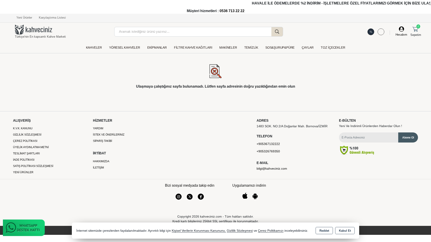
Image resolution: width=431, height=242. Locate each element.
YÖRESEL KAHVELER (124, 47)
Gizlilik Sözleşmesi (27, 134)
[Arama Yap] (277, 32)
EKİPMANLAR (157, 47)
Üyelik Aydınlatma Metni (31, 147)
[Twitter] (189, 197)
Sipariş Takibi (102, 141)
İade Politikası (23, 159)
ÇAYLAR (308, 47)
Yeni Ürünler (23, 172)
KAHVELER (94, 47)
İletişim (98, 167)
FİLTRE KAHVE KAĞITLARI (193, 47)
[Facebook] (200, 197)
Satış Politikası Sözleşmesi (33, 166)
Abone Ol (408, 137)
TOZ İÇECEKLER (333, 47)
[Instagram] (178, 197)
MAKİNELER (228, 47)
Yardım (98, 128)
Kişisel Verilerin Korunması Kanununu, (199, 230)
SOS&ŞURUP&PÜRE (280, 47)
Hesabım (401, 34)
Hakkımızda (101, 161)
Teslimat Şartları (26, 153)
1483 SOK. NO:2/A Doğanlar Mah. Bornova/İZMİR (292, 126)
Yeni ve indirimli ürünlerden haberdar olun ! (370, 126)
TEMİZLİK (251, 47)
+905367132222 (268, 144)
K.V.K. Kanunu (23, 128)
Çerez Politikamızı (271, 230)
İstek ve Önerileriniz (108, 134)
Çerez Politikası (25, 141)
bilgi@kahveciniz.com (272, 168)
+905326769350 (268, 151)
